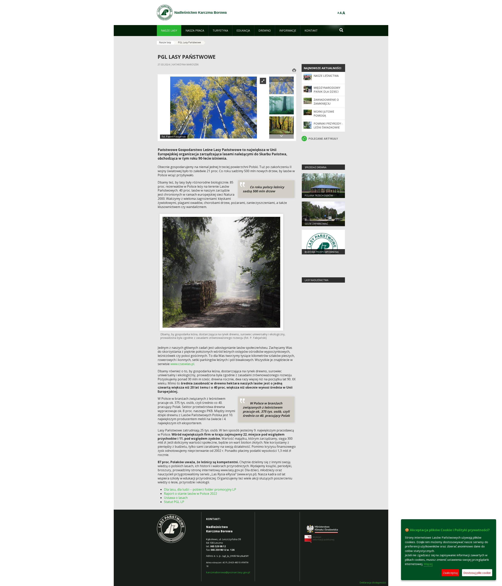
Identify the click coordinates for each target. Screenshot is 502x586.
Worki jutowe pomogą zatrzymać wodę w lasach (328, 117)
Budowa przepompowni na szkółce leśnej (322, 253)
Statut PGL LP (174, 502)
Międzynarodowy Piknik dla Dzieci (327, 89)
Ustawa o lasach (176, 498)
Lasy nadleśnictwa (316, 280)
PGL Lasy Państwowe (189, 42)
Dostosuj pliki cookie (477, 573)
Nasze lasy (165, 42)
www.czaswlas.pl (182, 364)
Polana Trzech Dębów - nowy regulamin (319, 197)
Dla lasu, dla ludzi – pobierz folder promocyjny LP (200, 489)
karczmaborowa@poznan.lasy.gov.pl (228, 572)
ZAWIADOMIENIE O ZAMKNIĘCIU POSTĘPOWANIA (326, 103)
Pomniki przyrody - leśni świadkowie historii (328, 127)
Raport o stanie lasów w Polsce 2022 (190, 493)
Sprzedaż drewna (315, 167)
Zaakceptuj (450, 573)
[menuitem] (169, 30)
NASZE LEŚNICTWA (326, 76)
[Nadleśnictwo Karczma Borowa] (165, 12)
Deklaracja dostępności (373, 582)
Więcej (428, 564)
